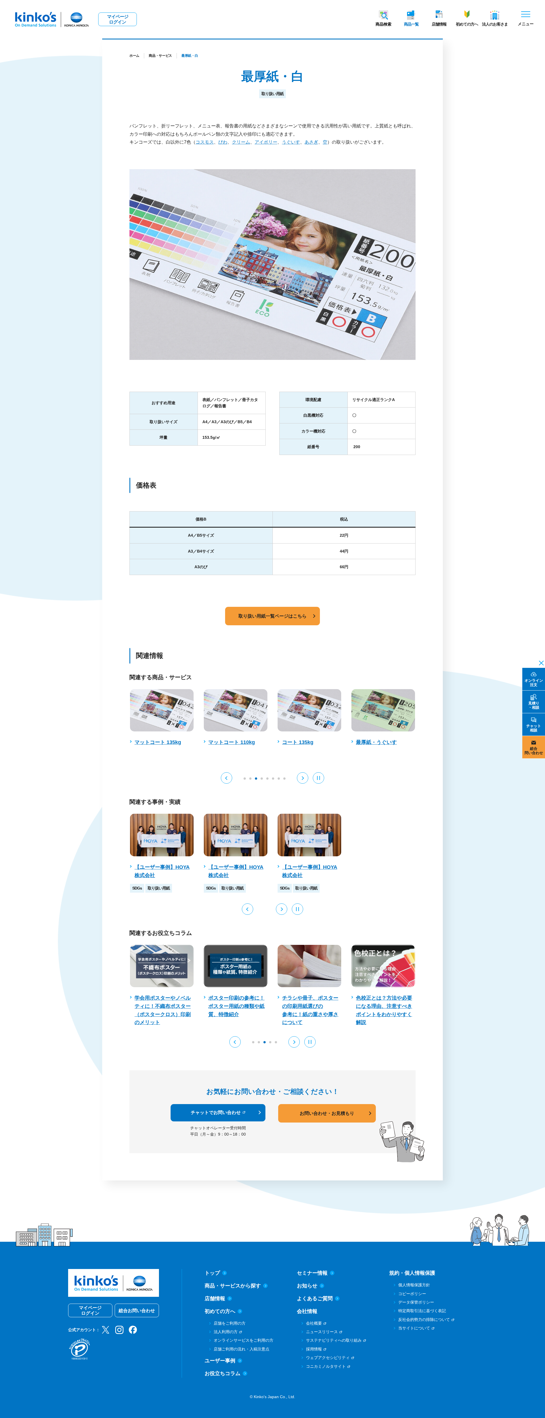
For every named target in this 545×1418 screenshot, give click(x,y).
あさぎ (311, 142)
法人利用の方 (226, 1331)
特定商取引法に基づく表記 (422, 1310)
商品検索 (383, 24)
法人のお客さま (495, 24)
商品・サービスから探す (233, 1286)
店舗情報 (439, 24)
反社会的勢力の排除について (424, 1319)
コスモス (205, 142)
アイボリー (266, 142)
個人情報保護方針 (414, 1285)
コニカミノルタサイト (326, 1366)
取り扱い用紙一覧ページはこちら (272, 616)
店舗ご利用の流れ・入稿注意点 (241, 1349)
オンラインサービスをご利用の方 (243, 1340)
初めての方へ (467, 24)
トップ (212, 1273)
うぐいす (291, 142)
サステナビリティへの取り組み (334, 1340)
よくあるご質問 (315, 1298)
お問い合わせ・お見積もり (327, 1113)
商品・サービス (160, 56)
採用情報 (314, 1349)
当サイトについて (414, 1328)
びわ (222, 142)
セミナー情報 (312, 1273)
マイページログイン (117, 19)
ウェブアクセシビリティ (328, 1357)
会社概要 (314, 1323)
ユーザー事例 (220, 1361)
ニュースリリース (322, 1331)
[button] (226, 778)
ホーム (134, 56)
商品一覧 (411, 24)
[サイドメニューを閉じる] (539, 662)
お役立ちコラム (222, 1373)
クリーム (241, 142)
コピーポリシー (412, 1293)
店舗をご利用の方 (230, 1323)
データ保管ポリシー (416, 1302)
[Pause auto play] (318, 778)
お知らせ (307, 1286)
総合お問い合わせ (137, 1310)
